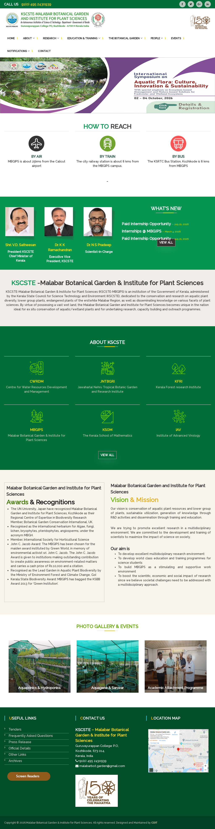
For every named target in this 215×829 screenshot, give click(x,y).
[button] (107, 85)
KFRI (178, 381)
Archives (15, 761)
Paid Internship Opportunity (146, 233)
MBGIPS (36, 430)
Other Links (17, 755)
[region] (107, 85)
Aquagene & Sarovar (107, 688)
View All (166, 242)
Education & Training (82, 38)
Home (11, 38)
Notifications (17, 51)
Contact (44, 51)
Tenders (15, 729)
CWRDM (36, 381)
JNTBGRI (107, 381)
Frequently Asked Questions (31, 736)
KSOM (107, 430)
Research (49, 38)
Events (176, 38)
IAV (178, 430)
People (155, 38)
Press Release (20, 742)
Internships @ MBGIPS (141, 225)
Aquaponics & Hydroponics (39, 688)
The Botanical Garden (124, 38)
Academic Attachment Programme (175, 688)
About (27, 38)
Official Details (20, 748)
